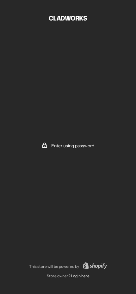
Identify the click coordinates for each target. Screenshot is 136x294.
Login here (80, 275)
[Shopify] (93, 266)
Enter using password (72, 146)
